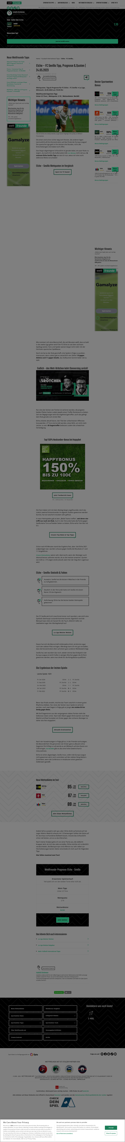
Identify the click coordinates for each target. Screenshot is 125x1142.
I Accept (111, 1128)
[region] (62, 1130)
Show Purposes (111, 1133)
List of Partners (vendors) (64, 1133)
